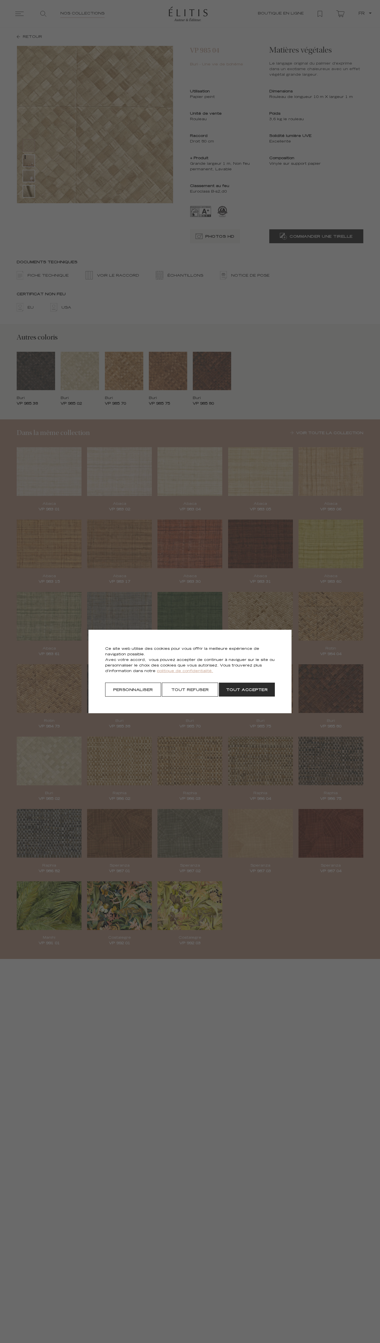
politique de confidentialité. (185, 671)
